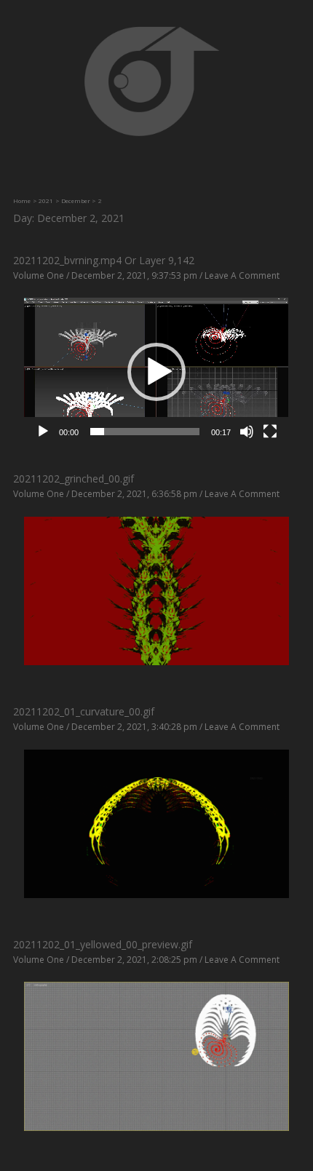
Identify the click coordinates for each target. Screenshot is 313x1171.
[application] (156, 372)
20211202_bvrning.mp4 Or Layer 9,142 (103, 260)
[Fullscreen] (270, 431)
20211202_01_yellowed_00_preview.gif (102, 944)
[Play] (43, 431)
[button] (156, 372)
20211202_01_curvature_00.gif (83, 711)
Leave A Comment (242, 275)
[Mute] (246, 431)
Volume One (38, 275)
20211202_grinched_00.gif (73, 478)
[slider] (144, 431)
